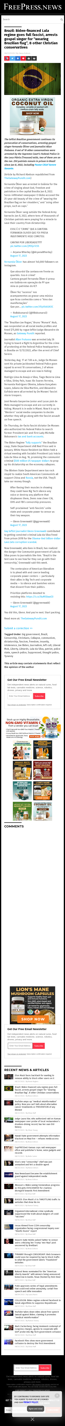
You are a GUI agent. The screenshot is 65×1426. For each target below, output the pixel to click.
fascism (23, 641)
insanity (44, 641)
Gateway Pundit (25, 333)
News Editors (24, 53)
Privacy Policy (30, 1402)
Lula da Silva (37, 648)
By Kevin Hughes (32, 1082)
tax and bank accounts (30, 436)
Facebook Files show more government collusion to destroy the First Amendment (35, 1342)
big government (31, 634)
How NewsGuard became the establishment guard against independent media (36, 1175)
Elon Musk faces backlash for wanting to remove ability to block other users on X (34, 1076)
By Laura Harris (31, 1295)
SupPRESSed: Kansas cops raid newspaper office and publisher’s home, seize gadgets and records (37, 1150)
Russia (29, 477)
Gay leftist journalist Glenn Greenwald (25, 531)
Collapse (35, 637)
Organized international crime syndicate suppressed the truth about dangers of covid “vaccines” (36, 1214)
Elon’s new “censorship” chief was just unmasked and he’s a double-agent (33, 1163)
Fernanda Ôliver (13, 261)
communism (48, 637)
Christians (23, 637)
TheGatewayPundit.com (17, 178)
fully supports (33, 442)
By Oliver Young (31, 1130)
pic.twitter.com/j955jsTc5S (24, 246)
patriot (48, 648)
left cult (47, 645)
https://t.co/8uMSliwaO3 (39, 596)
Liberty (14, 648)
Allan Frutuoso (23, 339)
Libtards (24, 648)
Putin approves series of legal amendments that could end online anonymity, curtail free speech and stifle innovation (36, 1289)
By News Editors (32, 1096)
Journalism (36, 645)
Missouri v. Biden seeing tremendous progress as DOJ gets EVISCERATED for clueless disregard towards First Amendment (37, 1188)
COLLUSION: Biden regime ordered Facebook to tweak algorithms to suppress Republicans (38, 1301)
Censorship (10, 637)
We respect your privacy (41, 1384)
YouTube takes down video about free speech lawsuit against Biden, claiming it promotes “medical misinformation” (37, 1315)
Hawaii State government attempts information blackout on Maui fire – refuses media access (37, 1137)
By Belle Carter (31, 1156)
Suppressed (34, 652)
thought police (50, 652)
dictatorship (11, 641)
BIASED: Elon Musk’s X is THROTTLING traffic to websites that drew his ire (37, 1201)
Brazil (44, 634)
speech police (19, 652)
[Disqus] (32, 868)
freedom (34, 641)
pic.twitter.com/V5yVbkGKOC (37, 306)
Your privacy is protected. (16, 705)
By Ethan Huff (31, 1113)
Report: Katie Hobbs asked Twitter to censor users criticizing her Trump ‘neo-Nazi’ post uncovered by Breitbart (36, 1243)
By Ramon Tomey (32, 1206)
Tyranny (8, 656)
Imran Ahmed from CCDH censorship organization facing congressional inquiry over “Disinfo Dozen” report (37, 1228)
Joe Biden (23, 645)
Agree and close (35, 1408)
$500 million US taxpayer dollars (32, 460)
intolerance (10, 645)
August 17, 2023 (18, 255)
